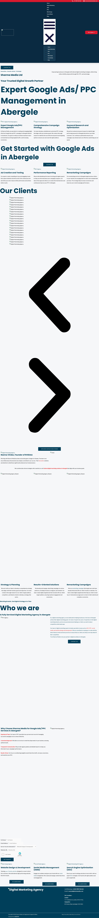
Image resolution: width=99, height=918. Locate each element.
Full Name (4, 840)
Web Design (49, 11)
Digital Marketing (51, 5)
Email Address (5, 843)
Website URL (4, 850)
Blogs (63, 914)
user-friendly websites (11, 871)
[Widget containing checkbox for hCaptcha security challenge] (12, 854)
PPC (48, 9)
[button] (49, 32)
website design (59, 630)
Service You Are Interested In (8, 846)
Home (48, 3)
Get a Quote (7, 859)
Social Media (50, 14)
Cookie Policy (71, 914)
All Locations (68, 908)
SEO (48, 7)
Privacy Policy (66, 914)
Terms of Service (77, 914)
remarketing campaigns (78, 588)
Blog (48, 16)
